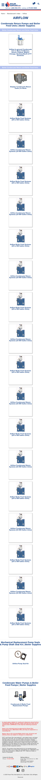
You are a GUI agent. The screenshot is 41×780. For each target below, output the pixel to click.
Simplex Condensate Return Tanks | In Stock (20, 87)
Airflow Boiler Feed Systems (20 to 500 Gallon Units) (20, 119)
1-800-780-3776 (16, 8)
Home (3, 13)
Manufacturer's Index (13, 13)
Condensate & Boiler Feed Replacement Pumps (20, 704)
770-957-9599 (10, 758)
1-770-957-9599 (32, 8)
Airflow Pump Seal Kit (20, 663)
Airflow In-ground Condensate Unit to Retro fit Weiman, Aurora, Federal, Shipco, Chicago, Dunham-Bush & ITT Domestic (20, 52)
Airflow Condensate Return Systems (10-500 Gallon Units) (20, 150)
